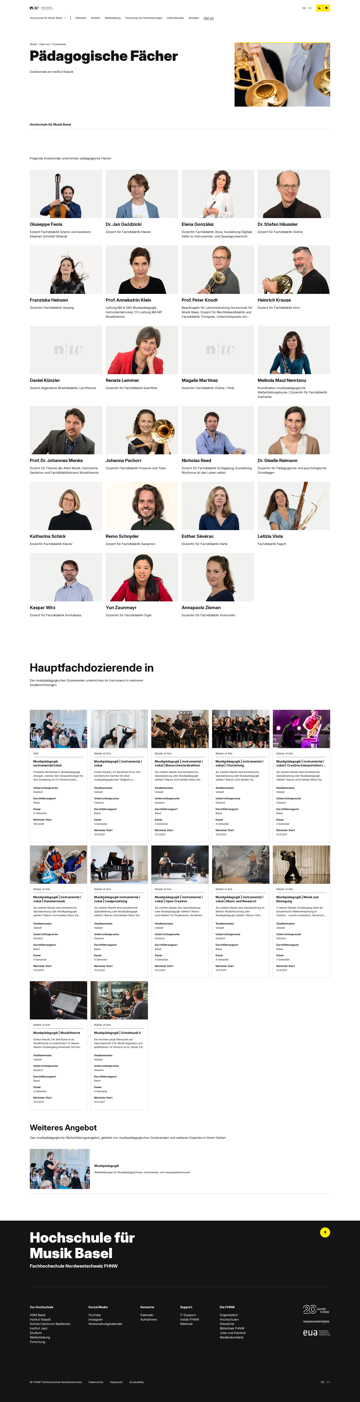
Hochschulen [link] (229, 1319)
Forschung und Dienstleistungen (143, 17)
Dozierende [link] (59, 44)
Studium (95, 17)
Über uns (209, 17)
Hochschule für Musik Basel (46, 17)
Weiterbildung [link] (40, 1337)
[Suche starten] (326, 8)
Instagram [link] (95, 1319)
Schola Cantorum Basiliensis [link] (50, 1324)
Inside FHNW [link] (189, 1319)
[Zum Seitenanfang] (325, 1232)
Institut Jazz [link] (38, 1328)
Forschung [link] (37, 1342)
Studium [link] (36, 1333)
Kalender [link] (146, 1315)
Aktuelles (193, 17)
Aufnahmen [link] (148, 1319)
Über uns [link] (45, 44)
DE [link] (304, 8)
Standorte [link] (227, 1324)
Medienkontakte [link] (231, 1337)
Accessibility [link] (136, 1382)
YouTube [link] (94, 1315)
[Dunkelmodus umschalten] (319, 8)
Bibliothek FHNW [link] (232, 1328)
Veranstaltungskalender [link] (105, 1324)
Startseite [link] (80, 17)
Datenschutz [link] (96, 1382)
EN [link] (310, 8)
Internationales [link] (175, 17)
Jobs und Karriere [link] (233, 1333)
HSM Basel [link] (37, 1315)
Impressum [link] (116, 1382)
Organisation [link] (229, 1315)
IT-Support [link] (188, 1315)
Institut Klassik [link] (40, 1319)
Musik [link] (33, 44)
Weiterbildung (113, 17)
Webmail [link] (186, 1324)
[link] (41, 8)
